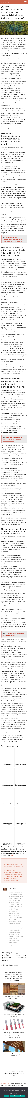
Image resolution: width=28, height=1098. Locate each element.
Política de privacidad (19, 1095)
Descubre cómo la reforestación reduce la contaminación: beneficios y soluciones (13, 878)
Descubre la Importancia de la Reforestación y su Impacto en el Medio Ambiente (13, 866)
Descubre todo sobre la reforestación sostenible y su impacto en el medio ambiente (13, 872)
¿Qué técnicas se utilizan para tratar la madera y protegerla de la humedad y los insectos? (7, 956)
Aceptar (6, 1095)
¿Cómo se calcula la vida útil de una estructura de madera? (21, 956)
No (11, 1095)
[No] (26, 1092)
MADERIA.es (5, 2)
